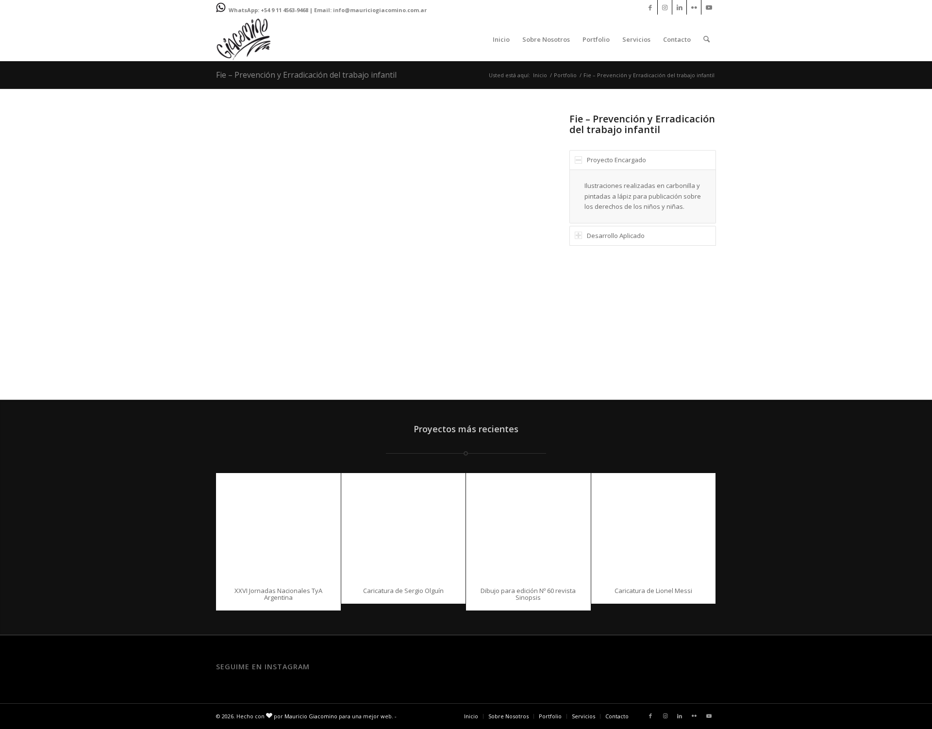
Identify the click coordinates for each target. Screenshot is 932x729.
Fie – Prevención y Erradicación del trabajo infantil (306, 74)
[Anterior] (237, 244)
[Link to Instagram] (665, 7)
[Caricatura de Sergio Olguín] (403, 525)
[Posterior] (517, 244)
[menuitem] (501, 39)
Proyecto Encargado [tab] (616, 159)
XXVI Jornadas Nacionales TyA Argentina (278, 594)
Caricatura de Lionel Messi (653, 590)
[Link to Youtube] (708, 7)
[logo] (243, 39)
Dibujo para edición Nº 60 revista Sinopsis (528, 594)
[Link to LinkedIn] (679, 7)
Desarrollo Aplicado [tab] (616, 235)
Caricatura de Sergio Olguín (403, 590)
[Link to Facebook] (650, 7)
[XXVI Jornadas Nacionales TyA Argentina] (278, 525)
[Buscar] (706, 39)
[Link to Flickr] (694, 7)
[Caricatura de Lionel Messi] (653, 525)
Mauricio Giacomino (310, 716)
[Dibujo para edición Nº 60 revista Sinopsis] (528, 525)
